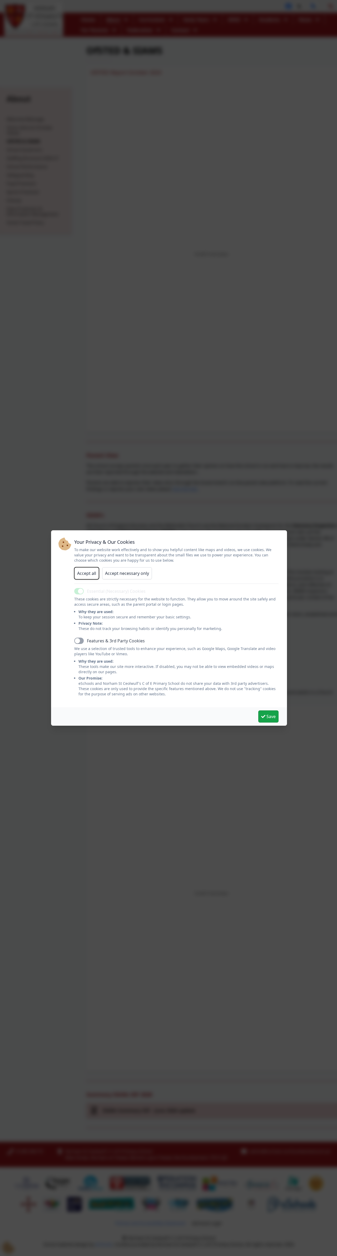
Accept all (86, 573)
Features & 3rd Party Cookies (116, 641)
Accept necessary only (127, 573)
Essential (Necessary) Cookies (116, 591)
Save (270, 716)
